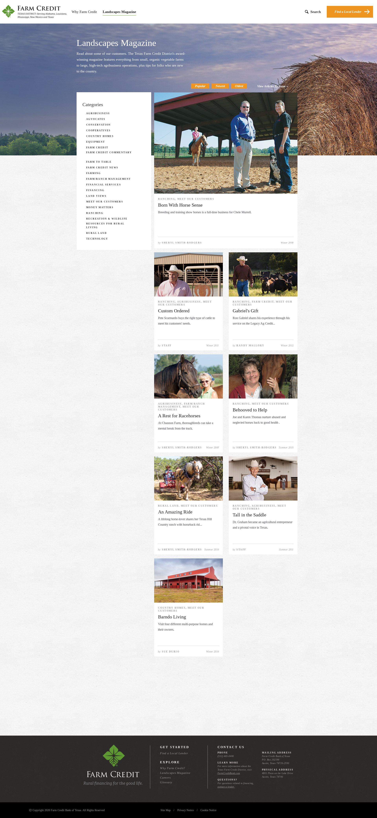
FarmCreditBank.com (229, 773)
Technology (97, 238)
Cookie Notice (208, 810)
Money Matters (99, 207)
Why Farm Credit (84, 12)
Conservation (98, 124)
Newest (220, 86)
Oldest (239, 86)
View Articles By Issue (271, 86)
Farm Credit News (102, 167)
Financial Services (103, 184)
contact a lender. (226, 786)
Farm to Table (99, 161)
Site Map (166, 810)
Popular (200, 86)
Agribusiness (98, 113)
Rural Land (96, 233)
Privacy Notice (185, 810)
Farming (93, 173)
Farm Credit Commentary (109, 152)
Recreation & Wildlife (106, 218)
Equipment (95, 141)
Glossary (166, 782)
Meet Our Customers (104, 201)
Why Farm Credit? (172, 768)
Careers (165, 777)
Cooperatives (98, 130)
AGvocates (95, 119)
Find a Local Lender (348, 11)
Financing (95, 190)
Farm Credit (97, 147)
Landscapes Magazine (119, 12)
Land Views (96, 196)
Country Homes (100, 136)
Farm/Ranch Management (108, 179)
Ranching (94, 213)
